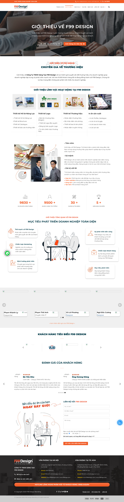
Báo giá (90, 7)
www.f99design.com (53, 479)
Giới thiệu (68, 7)
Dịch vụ (77, 7)
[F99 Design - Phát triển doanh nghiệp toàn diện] (21, 7)
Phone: (43, 472)
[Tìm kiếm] (109, 7)
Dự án (84, 7)
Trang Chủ (60, 7)
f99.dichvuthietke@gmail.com (52, 476)
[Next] (120, 306)
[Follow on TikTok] (104, 1)
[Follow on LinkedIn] (65, 494)
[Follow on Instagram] (102, 1)
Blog (102, 7)
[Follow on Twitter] (105, 1)
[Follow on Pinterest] (107, 1)
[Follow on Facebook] (100, 1)
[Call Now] (7, 253)
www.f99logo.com (65, 479)
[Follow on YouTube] (108, 1)
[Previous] (4, 306)
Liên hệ (96, 7)
